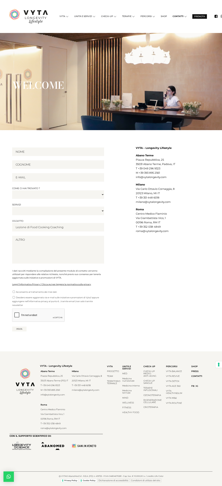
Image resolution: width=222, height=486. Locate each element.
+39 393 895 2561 (149, 172)
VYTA (171, 398)
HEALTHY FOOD (130, 412)
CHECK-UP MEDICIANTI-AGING (149, 373)
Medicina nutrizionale (128, 379)
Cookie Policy (89, 480)
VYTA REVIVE (173, 376)
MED (124, 373)
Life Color (158, 476)
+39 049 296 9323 (149, 168)
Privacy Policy (70, 480)
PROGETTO (113, 371)
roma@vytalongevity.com (152, 231)
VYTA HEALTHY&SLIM (174, 392)
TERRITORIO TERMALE (113, 382)
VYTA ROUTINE (174, 403)
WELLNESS (128, 402)
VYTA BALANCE (174, 371)
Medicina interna (131, 385)
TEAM (110, 376)
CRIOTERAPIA (150, 407)
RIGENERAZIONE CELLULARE (152, 401)
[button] (8, 476)
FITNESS (126, 407)
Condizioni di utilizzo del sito (145, 480)
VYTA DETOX (172, 381)
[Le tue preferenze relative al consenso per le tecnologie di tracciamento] (218, 364)
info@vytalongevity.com (151, 177)
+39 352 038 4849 (149, 226)
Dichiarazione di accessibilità (113, 480)
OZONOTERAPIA (152, 395)
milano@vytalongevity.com (153, 202)
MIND (125, 397)
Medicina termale (127, 391)
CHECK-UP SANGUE (149, 381)
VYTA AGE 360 (173, 386)
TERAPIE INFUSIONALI (150, 389)
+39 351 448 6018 (148, 197)
